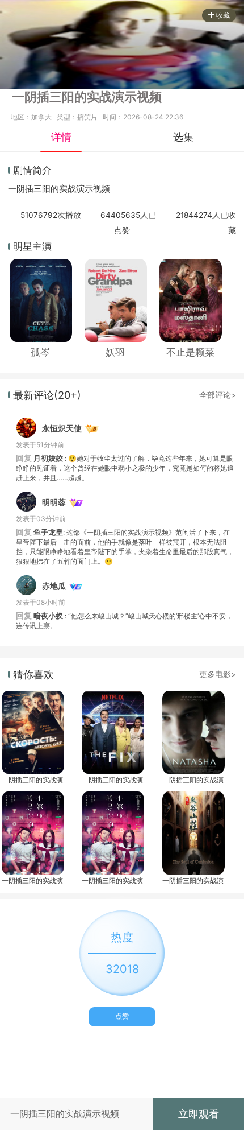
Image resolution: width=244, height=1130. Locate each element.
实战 (67, 189)
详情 (61, 136)
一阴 (16, 189)
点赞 (122, 1016)
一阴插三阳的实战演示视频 (32, 780)
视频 (101, 189)
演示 (84, 189)
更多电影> (217, 674)
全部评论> (217, 394)
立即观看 (198, 1113)
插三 (33, 189)
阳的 (50, 189)
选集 (183, 136)
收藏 (223, 15)
